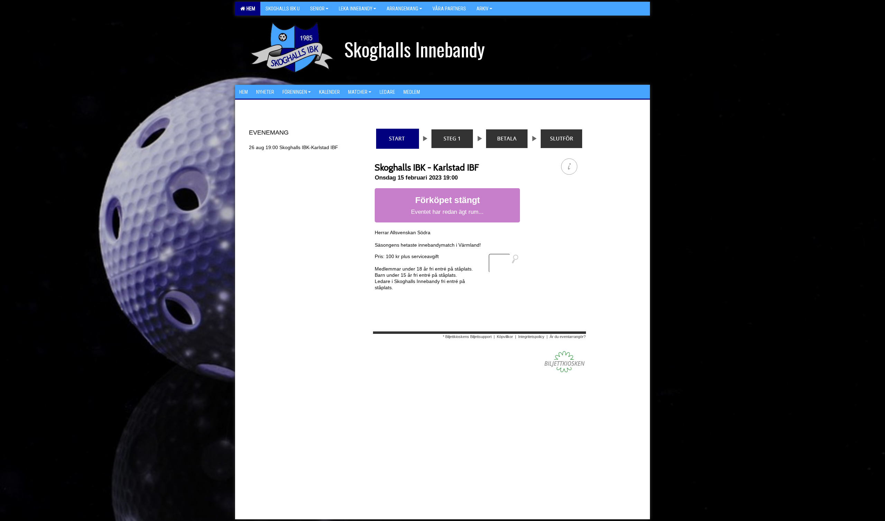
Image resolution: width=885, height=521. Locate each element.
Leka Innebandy (355, 8)
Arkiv (482, 8)
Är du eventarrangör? (568, 337)
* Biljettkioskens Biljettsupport (467, 337)
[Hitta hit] (506, 263)
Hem (249, 8)
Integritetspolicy (531, 337)
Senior (317, 8)
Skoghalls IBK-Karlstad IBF (293, 147)
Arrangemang (402, 8)
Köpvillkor (505, 337)
